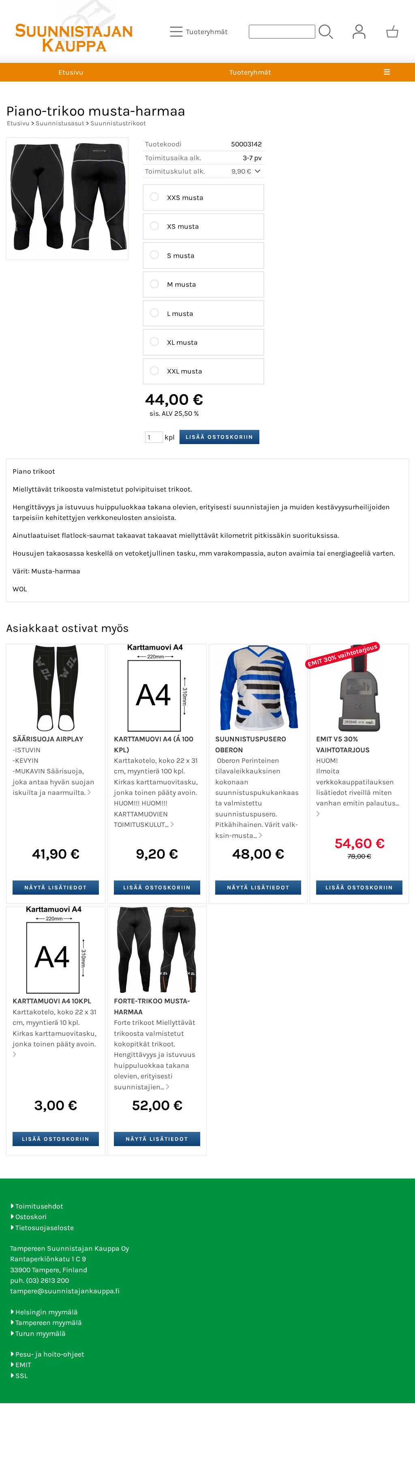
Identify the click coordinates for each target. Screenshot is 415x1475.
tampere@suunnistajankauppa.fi (65, 1291)
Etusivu (70, 72)
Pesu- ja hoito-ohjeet (49, 1354)
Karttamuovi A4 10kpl (52, 1001)
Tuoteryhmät (250, 72)
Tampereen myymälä (48, 1322)
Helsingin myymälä (46, 1312)
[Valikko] (387, 72)
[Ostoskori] (392, 31)
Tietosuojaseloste (44, 1228)
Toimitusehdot (39, 1206)
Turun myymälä (40, 1333)
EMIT (23, 1365)
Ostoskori (31, 1217)
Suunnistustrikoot (118, 123)
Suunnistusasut (60, 123)
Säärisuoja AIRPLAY (48, 739)
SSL (21, 1376)
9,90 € (242, 171)
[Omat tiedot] (359, 31)
